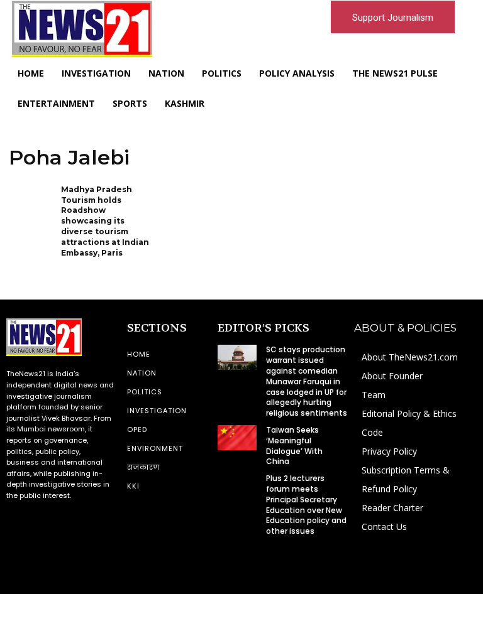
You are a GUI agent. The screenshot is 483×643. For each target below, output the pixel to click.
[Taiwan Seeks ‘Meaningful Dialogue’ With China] (237, 437)
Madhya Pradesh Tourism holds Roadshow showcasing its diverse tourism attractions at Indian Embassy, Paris (105, 221)
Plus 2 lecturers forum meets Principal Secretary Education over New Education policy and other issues (306, 504)
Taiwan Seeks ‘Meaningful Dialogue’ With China (294, 445)
